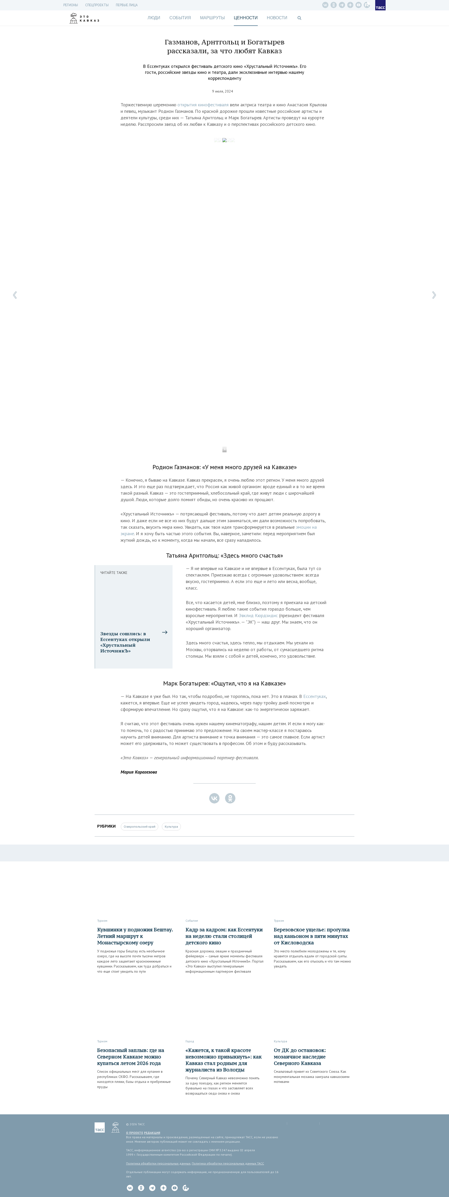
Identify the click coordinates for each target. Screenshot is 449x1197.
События (180, 18)
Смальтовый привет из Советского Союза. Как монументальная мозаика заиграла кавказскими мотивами (311, 1076)
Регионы (70, 5)
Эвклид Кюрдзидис (258, 615)
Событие (192, 921)
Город (190, 1041)
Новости (277, 18)
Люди (154, 18)
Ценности (246, 18)
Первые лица (127, 5)
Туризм (102, 921)
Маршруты (212, 18)
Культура (171, 826)
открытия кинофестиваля (203, 105)
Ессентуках (314, 696)
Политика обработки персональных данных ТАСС (228, 1163)
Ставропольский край (139, 826)
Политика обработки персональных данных (158, 1163)
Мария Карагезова (139, 772)
